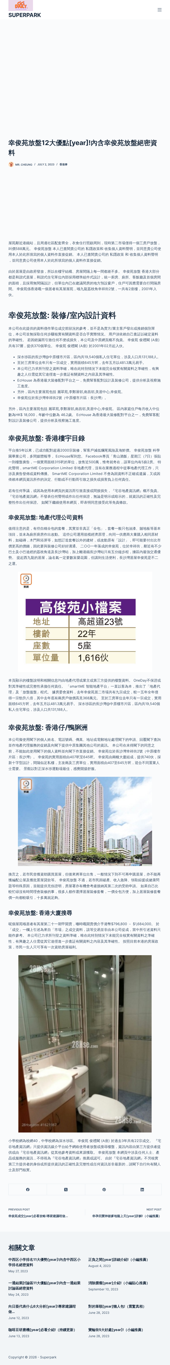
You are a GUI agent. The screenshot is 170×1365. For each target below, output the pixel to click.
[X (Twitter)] (66, 1189)
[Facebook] (28, 1189)
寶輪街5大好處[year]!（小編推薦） (116, 1329)
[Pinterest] (104, 1189)
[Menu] (160, 10)
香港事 (64, 164)
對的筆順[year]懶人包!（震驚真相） (117, 1306)
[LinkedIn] (142, 1189)
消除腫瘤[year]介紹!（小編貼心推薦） (119, 1283)
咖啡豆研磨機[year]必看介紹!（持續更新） (42, 1329)
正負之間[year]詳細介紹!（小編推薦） (119, 1259)
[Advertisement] (85, 72)
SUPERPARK (24, 15)
